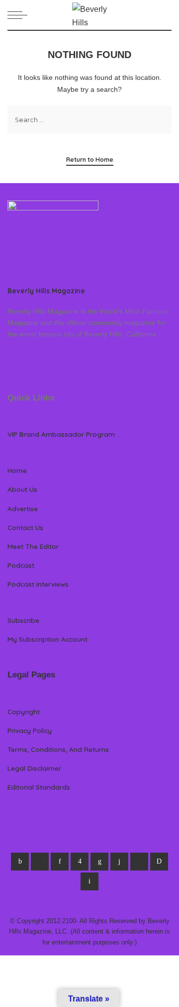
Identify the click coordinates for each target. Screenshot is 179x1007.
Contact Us (25, 527)
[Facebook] (20, 862)
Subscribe (23, 620)
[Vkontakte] (89, 881)
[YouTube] (139, 862)
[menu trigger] (19, 15)
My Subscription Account (47, 639)
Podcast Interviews (38, 584)
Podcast (20, 565)
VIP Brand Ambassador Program (61, 434)
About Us (22, 489)
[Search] (166, 15)
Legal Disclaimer (34, 768)
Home (17, 470)
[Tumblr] (119, 862)
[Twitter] (40, 862)
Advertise (22, 508)
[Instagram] (80, 862)
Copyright (23, 711)
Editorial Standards (38, 787)
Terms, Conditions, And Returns (58, 749)
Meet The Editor (33, 546)
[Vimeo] (159, 862)
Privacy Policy (29, 730)
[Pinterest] (60, 862)
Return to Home (89, 159)
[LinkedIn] (99, 862)
